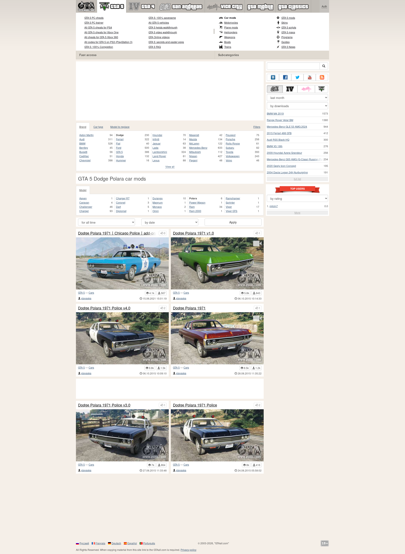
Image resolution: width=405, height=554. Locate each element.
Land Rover (159, 156)
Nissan (193, 156)
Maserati (194, 135)
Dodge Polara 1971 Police (195, 405)
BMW (82, 143)
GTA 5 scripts (288, 27)
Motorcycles (231, 22)
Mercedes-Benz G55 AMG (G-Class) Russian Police (296, 159)
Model (82, 190)
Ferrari (120, 139)
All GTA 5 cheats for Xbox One (101, 32)
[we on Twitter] (297, 77)
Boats (227, 42)
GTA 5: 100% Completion (98, 47)
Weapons (229, 37)
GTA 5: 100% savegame (162, 17)
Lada (155, 147)
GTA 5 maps (288, 32)
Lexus (156, 160)
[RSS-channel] (322, 77)
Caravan (84, 202)
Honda (120, 156)
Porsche (230, 139)
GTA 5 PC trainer (93, 22)
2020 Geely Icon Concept (281, 166)
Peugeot (230, 135)
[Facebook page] (285, 77)
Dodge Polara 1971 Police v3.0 (104, 405)
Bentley (83, 147)
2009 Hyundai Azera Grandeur (284, 152)
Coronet (120, 202)
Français (100, 543)
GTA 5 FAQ (154, 47)
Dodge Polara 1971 (189, 308)
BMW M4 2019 (275, 113)
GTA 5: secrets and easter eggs (166, 42)
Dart (118, 206)
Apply (233, 222)
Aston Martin (86, 135)
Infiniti (156, 139)
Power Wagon (197, 202)
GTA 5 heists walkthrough (162, 27)
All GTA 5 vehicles (158, 22)
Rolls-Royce (233, 143)
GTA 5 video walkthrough (162, 32)
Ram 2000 (195, 211)
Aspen (83, 198)
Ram (192, 206)
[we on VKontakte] (273, 77)
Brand (82, 126)
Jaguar (157, 143)
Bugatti (83, 152)
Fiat (118, 143)
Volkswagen (233, 156)
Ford (118, 147)
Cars (91, 292)
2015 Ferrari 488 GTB (279, 133)
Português (149, 543)
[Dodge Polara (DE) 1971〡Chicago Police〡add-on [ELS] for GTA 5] (122, 263)
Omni (156, 211)
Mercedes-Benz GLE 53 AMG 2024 (287, 126)
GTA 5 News (288, 47)
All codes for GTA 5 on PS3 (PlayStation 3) (108, 42)
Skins (284, 22)
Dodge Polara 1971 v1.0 (193, 233)
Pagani (193, 160)
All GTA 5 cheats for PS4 (98, 27)
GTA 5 (119, 152)
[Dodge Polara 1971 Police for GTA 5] (217, 435)
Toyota (229, 152)
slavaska (86, 298)
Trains (227, 47)
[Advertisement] (170, 90)
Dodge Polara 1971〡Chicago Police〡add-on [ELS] (117, 233)
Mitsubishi (195, 152)
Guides (285, 42)
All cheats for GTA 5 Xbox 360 (101, 37)
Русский (84, 543)
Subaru (230, 147)
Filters (256, 126)
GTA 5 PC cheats (94, 17)
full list (297, 179)
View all (169, 166)
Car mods (230, 18)
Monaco (157, 206)
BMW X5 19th (274, 146)
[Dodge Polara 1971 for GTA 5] (217, 338)
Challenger (85, 206)
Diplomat (121, 211)
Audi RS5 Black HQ (278, 139)
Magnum (158, 202)
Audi (82, 139)
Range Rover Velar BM (280, 120)
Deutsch (116, 543)
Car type (98, 126)
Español (132, 543)
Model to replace (120, 126)
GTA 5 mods (288, 17)
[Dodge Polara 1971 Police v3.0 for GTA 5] (122, 435)
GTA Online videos (159, 37)
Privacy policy (188, 549)
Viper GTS (231, 211)
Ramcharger (233, 198)
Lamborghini (160, 152)
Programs (287, 37)
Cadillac (84, 156)
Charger (84, 211)
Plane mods (231, 27)
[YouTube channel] (310, 77)
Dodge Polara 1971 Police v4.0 (104, 308)
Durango (158, 198)
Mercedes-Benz (198, 147)
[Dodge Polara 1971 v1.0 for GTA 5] (217, 263)
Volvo (229, 160)
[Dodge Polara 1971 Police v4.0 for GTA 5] (122, 338)
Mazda (193, 139)
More (297, 212)
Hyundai (157, 135)
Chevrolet (84, 160)
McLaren (194, 143)
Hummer (121, 160)
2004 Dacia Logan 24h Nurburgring (287, 172)
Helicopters (230, 32)
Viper (229, 206)
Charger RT (123, 198)
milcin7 (274, 206)
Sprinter (230, 202)
